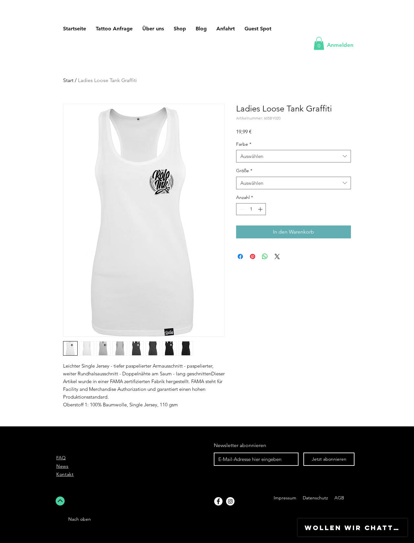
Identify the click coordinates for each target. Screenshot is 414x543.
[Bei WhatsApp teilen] (265, 256)
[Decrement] (241, 209)
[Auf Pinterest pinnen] (252, 256)
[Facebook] (218, 501)
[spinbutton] (251, 209)
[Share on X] (277, 256)
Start (68, 80)
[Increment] (261, 209)
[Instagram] (230, 501)
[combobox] (293, 156)
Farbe (243, 144)
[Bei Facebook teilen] (240, 256)
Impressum (285, 498)
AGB (338, 498)
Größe (244, 170)
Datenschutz (316, 498)
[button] (258, 28)
